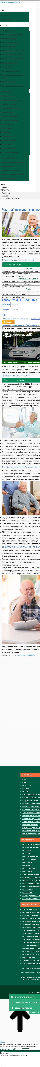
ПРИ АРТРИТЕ (27, 863)
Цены (24, 783)
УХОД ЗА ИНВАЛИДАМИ (31, 930)
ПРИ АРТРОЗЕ (27, 872)
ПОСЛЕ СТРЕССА (28, 890)
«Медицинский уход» (26, 655)
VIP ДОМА (25, 792)
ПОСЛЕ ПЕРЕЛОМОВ (29, 869)
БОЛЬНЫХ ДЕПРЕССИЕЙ (30, 847)
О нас (24, 780)
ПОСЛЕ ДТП (26, 850)
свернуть (35, 1012)
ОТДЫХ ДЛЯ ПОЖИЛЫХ (30, 915)
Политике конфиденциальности (14, 1048)
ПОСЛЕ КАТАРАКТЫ (29, 859)
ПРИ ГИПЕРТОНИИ (28, 958)
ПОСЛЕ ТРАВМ (27, 893)
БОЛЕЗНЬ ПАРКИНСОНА (31, 955)
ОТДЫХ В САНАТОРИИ (30, 801)
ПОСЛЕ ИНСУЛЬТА (28, 853)
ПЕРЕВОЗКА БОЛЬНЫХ (30, 825)
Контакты (26, 786)
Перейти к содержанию (10, 2)
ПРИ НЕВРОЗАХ (27, 866)
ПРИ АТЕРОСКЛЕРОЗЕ (30, 856)
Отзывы (25, 789)
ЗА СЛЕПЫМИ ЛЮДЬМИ (30, 946)
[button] (18, 5)
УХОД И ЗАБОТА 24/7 (29, 909)
